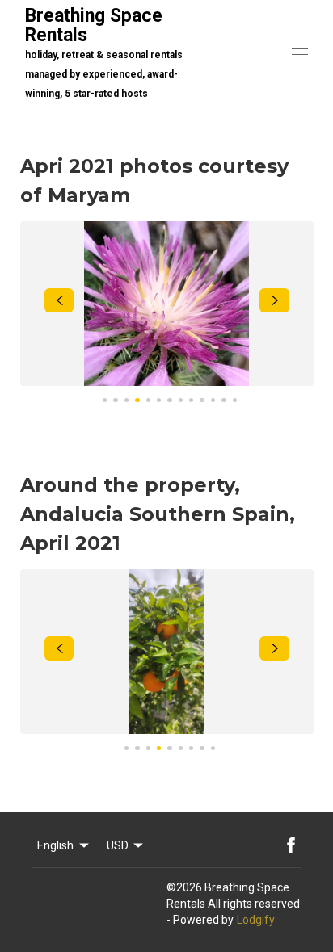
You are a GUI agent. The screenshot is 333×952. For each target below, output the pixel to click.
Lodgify (256, 919)
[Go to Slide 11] (213, 400)
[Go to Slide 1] (105, 400)
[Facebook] (291, 845)
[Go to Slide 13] (235, 400)
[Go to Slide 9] (191, 400)
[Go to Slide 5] (148, 400)
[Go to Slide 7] (169, 400)
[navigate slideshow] (59, 300)
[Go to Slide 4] (137, 400)
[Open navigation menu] (300, 54)
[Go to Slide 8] (181, 400)
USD (118, 845)
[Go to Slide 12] (223, 400)
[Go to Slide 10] (202, 400)
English (55, 845)
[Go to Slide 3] (126, 400)
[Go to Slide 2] (115, 400)
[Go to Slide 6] (159, 400)
